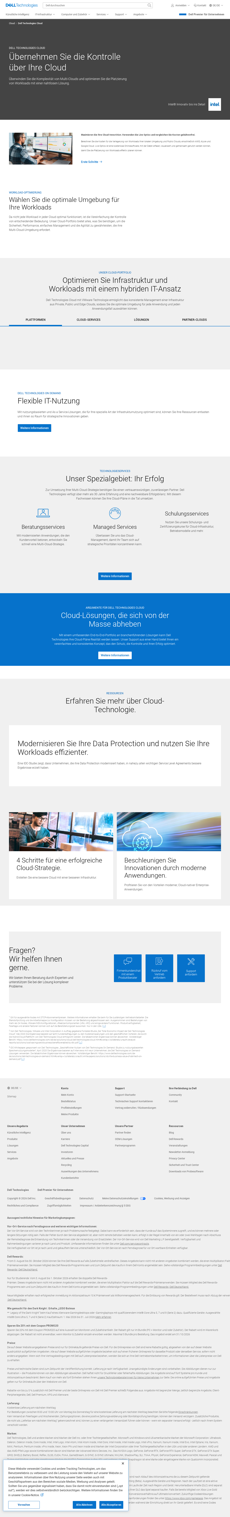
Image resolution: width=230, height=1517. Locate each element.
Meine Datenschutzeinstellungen (120, 1198)
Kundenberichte (70, 1177)
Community (175, 1094)
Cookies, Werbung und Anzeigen (172, 1198)
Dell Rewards (176, 1139)
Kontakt (173, 1101)
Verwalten (24, 1504)
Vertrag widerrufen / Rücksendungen (135, 1107)
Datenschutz (86, 1198)
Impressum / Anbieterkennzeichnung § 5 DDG (105, 1205)
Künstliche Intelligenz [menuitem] (17, 14)
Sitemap (11, 1096)
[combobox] (98, 5)
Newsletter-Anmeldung (181, 1152)
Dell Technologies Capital (75, 1145)
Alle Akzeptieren (111, 1504)
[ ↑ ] (104, 1026)
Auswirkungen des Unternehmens (79, 1171)
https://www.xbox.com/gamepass (184, 1498)
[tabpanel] (115, 330)
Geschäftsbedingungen (58, 1198)
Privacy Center (177, 1158)
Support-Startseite (125, 1094)
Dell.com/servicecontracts (134, 1243)
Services (11, 1152)
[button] (181, 5)
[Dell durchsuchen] (149, 5)
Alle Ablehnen (84, 1504)
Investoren (67, 1152)
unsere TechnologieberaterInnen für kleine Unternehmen (128, 1377)
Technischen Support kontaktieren (134, 1101)
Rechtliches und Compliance (22, 1205)
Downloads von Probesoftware (186, 1171)
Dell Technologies (18, 1190)
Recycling (66, 1165)
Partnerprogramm (125, 1145)
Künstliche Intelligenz (19, 1132)
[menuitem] (45, 14)
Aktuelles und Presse (72, 1158)
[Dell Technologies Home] (21, 5)
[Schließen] (123, 1463)
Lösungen (12, 1145)
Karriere (65, 1139)
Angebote (12, 1158)
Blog (171, 1132)
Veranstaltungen (178, 1145)
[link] (200, 5)
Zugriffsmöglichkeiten (59, 1205)
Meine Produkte (70, 1114)
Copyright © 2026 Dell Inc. (21, 1198)
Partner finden (123, 1132)
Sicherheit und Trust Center (184, 1165)
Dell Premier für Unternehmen (206, 14)
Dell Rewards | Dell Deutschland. (171, 1286)
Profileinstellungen (71, 1107)
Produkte (12, 1139)
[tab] (35, 320)
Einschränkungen (188, 1412)
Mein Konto (67, 1094)
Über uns (66, 1132)
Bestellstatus (68, 1101)
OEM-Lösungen (123, 1139)
